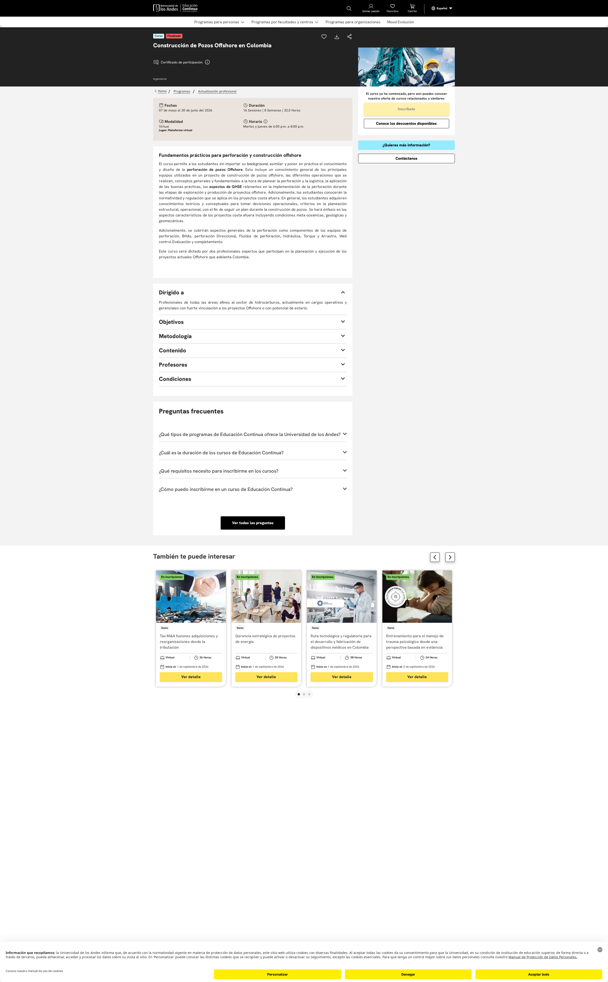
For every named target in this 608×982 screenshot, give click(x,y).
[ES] (442, 8)
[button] (349, 37)
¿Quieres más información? (406, 145)
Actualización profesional (217, 91)
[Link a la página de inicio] (161, 91)
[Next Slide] (450, 557)
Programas (182, 91)
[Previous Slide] (435, 557)
